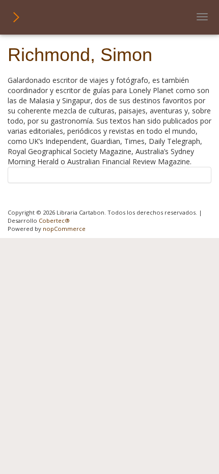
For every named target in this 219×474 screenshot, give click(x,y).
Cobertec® (54, 220)
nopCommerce (64, 228)
